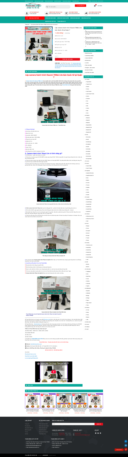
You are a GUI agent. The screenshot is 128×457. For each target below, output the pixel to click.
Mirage (87, 295)
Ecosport (88, 230)
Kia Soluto (88, 153)
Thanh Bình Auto (75, 1)
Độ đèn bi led (88, 60)
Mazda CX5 (88, 129)
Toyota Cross (89, 84)
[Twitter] (98, 433)
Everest (87, 233)
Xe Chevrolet (87, 269)
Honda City (88, 249)
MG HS (87, 264)
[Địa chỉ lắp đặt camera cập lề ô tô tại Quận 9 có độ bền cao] (32, 400)
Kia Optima (88, 144)
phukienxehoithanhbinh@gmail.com (82, 434)
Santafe (87, 187)
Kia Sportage (88, 158)
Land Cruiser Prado (90, 93)
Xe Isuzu (87, 163)
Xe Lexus (87, 161)
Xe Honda (87, 242)
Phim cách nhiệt (88, 65)
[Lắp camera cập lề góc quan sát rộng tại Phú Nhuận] (79, 400)
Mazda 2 (88, 117)
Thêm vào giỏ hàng (67, 59)
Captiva (87, 285)
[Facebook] (96, 433)
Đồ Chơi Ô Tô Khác (89, 70)
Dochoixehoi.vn (37, 324)
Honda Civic (88, 252)
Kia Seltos (88, 151)
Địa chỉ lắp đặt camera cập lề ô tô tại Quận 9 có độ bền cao (32, 411)
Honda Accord (89, 245)
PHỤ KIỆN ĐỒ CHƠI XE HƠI (31, 455)
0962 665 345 (61, 433)
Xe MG (86, 261)
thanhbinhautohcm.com (36, 344)
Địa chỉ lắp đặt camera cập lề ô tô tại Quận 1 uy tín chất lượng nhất (48, 411)
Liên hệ (26, 433)
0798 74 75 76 (62, 434)
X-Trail (87, 309)
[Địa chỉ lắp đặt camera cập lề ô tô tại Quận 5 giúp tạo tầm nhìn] (95, 400)
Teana (87, 314)
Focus (87, 228)
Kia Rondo (88, 149)
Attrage (87, 297)
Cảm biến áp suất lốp (89, 55)
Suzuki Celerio (89, 199)
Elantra (87, 180)
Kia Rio (87, 146)
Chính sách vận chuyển (39, 1)
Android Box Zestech (67, 1)
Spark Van (88, 276)
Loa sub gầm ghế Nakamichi (31, 358)
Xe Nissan (87, 307)
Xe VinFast (87, 213)
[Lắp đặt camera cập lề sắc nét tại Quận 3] (64, 400)
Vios (87, 100)
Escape (87, 235)
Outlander (88, 293)
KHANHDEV (45, 455)
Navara (87, 317)
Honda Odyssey (89, 257)
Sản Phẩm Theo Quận (65, 63)
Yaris (87, 103)
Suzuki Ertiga (88, 201)
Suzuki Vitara (88, 209)
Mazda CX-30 (89, 127)
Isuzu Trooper (89, 168)
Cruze (87, 278)
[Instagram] (100, 433)
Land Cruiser (88, 91)
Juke (87, 319)
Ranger (87, 225)
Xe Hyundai (87, 170)
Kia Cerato (88, 137)
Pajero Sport (88, 302)
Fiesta (87, 240)
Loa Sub (87, 62)
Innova (87, 96)
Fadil (87, 221)
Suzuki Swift (88, 204)
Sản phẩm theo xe (29, 427)
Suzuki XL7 (88, 211)
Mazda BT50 (88, 124)
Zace (87, 112)
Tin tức (26, 431)
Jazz (87, 259)
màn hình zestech (57, 1)
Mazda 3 (88, 120)
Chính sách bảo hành (29, 1)
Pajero (87, 300)
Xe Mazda (87, 115)
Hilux (87, 110)
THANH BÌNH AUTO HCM (37, 338)
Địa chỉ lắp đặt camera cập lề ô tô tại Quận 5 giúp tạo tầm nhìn (95, 411)
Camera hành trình (88, 58)
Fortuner (88, 98)
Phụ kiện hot (27, 425)
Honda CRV (88, 254)
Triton (87, 305)
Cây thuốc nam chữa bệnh (31, 356)
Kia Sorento (88, 156)
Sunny (87, 312)
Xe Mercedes (88, 321)
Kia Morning (88, 141)
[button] (50, 28)
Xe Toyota (87, 79)
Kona (87, 177)
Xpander (88, 290)
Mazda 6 (88, 122)
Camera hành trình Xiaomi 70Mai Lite (34, 80)
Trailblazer (88, 271)
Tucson (87, 185)
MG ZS (87, 266)
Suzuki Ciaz (88, 206)
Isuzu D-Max (88, 165)
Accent (87, 182)
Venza (87, 88)
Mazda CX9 (88, 132)
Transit (87, 237)
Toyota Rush (88, 81)
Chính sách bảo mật (49, 1)
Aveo (87, 273)
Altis (87, 105)
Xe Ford (86, 223)
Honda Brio (88, 247)
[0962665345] (126, 450)
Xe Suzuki (87, 197)
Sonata (87, 194)
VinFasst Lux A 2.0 (89, 216)
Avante (87, 192)
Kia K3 (87, 139)
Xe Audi (86, 329)
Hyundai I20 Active (90, 173)
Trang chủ (27, 24)
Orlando (87, 281)
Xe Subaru (87, 326)
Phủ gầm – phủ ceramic (90, 67)
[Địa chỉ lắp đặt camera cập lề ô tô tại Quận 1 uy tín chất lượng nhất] (48, 400)
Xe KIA (86, 134)
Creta (87, 189)
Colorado (88, 283)
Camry (87, 108)
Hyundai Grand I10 (89, 175)
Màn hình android (88, 53)
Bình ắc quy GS (28, 429)
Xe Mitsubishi (88, 288)
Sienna (87, 86)
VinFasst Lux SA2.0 (90, 218)
